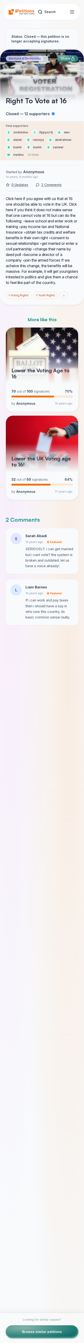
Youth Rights (45, 295)
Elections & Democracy (25, 58)
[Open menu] (72, 12)
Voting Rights (18, 295)
